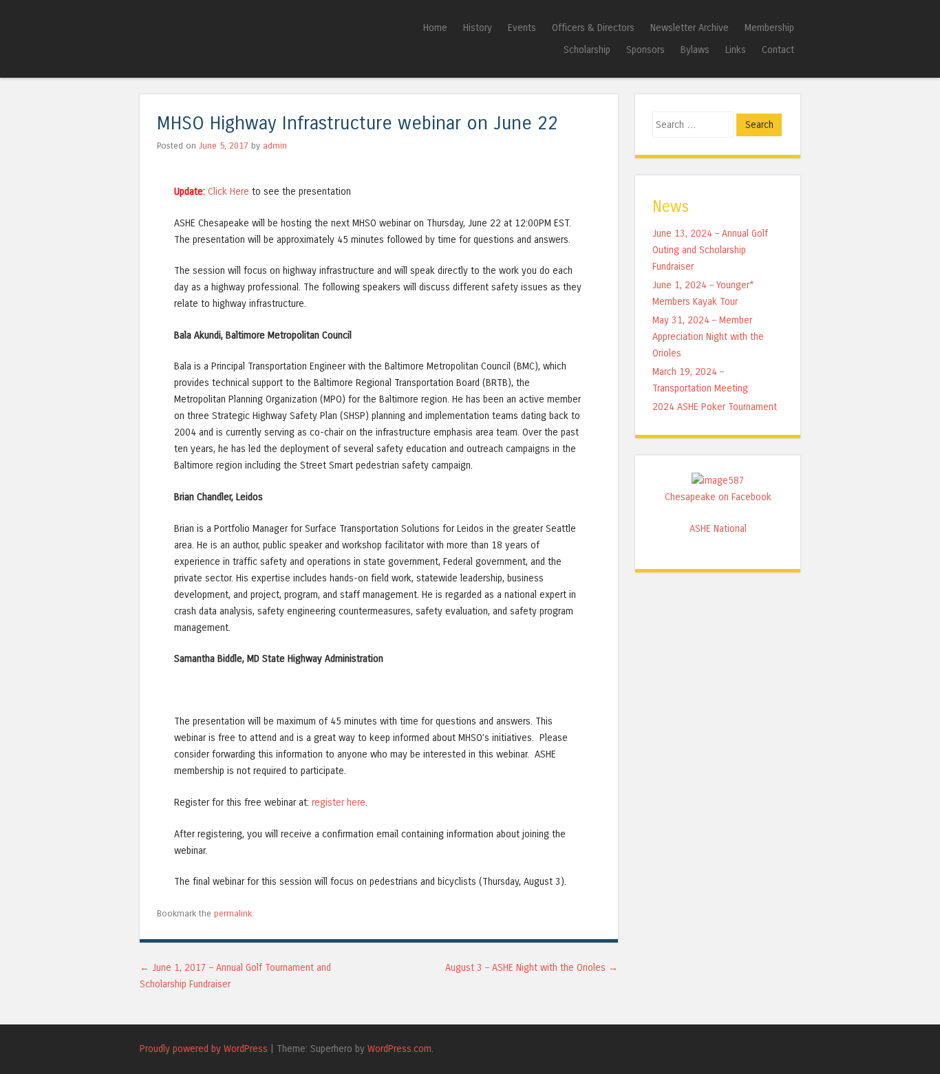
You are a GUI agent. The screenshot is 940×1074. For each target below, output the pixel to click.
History (477, 28)
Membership (769, 28)
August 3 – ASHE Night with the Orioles (531, 968)
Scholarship (587, 50)
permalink (233, 913)
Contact (778, 50)
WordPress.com (399, 1049)
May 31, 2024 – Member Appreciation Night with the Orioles (708, 336)
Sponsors (645, 50)
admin (275, 145)
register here (338, 802)
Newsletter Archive (689, 28)
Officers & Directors (593, 28)
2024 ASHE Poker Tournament (714, 407)
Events (522, 28)
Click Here (230, 191)
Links (735, 50)
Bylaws (695, 50)
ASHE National (718, 529)
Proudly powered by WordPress (204, 1049)
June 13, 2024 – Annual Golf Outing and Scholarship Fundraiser (710, 250)
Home (435, 28)
